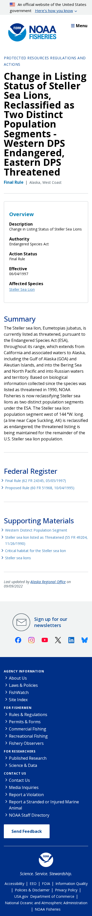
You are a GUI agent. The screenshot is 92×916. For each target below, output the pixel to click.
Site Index (18, 699)
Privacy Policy (66, 890)
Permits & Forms (25, 722)
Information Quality (71, 883)
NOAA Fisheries (48, 909)
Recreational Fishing (28, 736)
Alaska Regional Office (48, 581)
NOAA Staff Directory (29, 815)
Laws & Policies (23, 685)
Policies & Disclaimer (32, 890)
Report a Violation (26, 794)
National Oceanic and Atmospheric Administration (46, 902)
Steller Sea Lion (22, 289)
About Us (18, 678)
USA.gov (21, 896)
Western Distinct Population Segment (36, 530)
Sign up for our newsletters (50, 622)
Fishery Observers (26, 743)
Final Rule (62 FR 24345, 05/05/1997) (35, 480)
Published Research (28, 758)
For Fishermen (17, 708)
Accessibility (14, 883)
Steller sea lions (18, 557)
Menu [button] (81, 25)
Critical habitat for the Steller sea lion (35, 550)
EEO (33, 883)
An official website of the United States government (48, 7)
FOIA (46, 883)
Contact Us (15, 773)
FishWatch (19, 692)
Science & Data (23, 765)
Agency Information (24, 671)
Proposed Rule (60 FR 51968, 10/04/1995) (39, 487)
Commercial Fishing (27, 729)
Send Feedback (27, 831)
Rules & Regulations (28, 714)
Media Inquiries (24, 787)
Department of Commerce (52, 896)
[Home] (30, 31)
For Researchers (20, 751)
